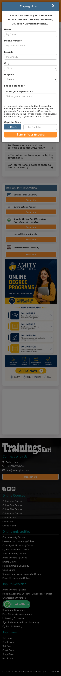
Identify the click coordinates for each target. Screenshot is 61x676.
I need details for (14, 85)
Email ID (9, 51)
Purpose (9, 74)
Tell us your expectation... (19, 91)
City (6, 63)
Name (7, 29)
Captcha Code (12, 122)
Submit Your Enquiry (31, 134)
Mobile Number (13, 40)
